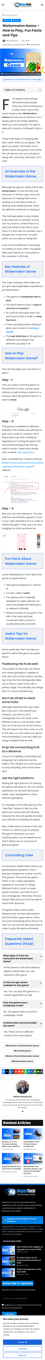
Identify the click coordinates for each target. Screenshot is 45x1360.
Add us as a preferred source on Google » (24, 79)
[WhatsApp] (25, 1071)
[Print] (41, 1071)
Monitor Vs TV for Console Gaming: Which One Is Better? (11, 1144)
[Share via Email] (38, 1071)
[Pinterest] (15, 1071)
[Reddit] (19, 1071)
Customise (22, 1349)
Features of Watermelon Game (23, 1045)
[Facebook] (3, 1071)
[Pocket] (22, 1071)
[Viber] (31, 1071)
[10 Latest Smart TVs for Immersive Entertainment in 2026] (8, 1261)
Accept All (22, 1342)
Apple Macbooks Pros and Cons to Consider (11, 1167)
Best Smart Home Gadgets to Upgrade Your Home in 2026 (30, 1248)
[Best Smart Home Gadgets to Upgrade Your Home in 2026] (8, 1250)
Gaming (14, 15)
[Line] (34, 1071)
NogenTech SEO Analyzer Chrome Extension (21, 1220)
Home (6, 15)
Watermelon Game (23, 1061)
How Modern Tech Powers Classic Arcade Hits (31, 1144)
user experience (25, 452)
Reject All (22, 1355)
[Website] (22, 1111)
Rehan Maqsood (12, 41)
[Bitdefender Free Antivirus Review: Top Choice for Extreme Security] (33, 1158)
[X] (7, 1071)
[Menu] (3, 5)
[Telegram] (28, 1071)
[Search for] (42, 5)
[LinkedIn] (10, 1071)
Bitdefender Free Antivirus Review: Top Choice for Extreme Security (33, 1170)
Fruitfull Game (23, 1050)
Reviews (16, 20)
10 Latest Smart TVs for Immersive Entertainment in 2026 (29, 1260)
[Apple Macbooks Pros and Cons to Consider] (12, 1158)
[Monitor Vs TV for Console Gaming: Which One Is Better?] (12, 1133)
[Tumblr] (13, 1071)
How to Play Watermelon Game (23, 1056)
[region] (22, 1337)
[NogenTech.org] (22, 5)
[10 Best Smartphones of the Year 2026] (8, 1272)
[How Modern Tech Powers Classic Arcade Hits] (33, 1133)
